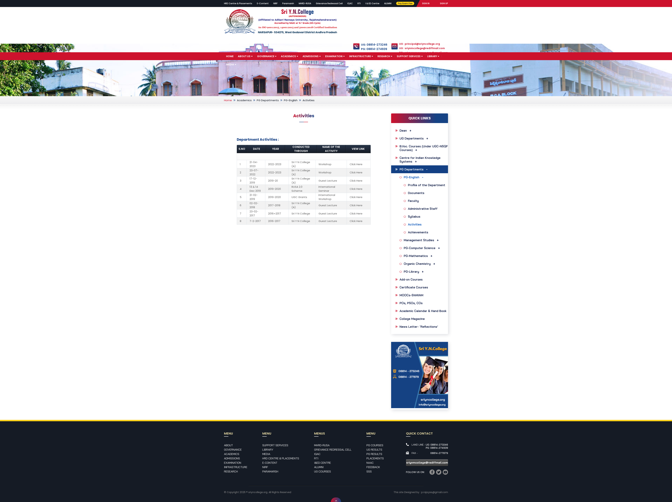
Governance (265, 56)
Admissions (310, 56)
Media (230, 64)
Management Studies (419, 240)
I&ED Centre (322, 462)
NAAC (370, 462)
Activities (415, 224)
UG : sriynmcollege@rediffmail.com (422, 48)
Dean (403, 130)
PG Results (374, 454)
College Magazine (412, 319)
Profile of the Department (426, 185)
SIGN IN (425, 3)
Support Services (409, 56)
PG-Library (411, 271)
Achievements (418, 232)
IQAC (350, 3)
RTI (359, 3)
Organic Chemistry (417, 264)
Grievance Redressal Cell (329, 3)
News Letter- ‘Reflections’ (419, 326)
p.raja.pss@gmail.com (434, 492)
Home (229, 56)
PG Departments (268, 100)
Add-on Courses (411, 279)
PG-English (291, 100)
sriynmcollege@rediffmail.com (427, 462)
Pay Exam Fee (405, 3)
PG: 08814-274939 (374, 49)
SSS (369, 471)
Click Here (356, 164)
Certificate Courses (414, 287)
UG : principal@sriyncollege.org (419, 43)
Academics (288, 56)
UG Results (374, 449)
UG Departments (412, 138)
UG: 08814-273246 (374, 45)
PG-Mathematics (416, 256)
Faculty (413, 201)
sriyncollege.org (257, 492)
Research (383, 56)
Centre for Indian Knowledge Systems (420, 159)
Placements (375, 458)
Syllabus (414, 216)
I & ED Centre (372, 3)
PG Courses (374, 445)
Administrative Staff (423, 208)
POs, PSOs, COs (411, 303)
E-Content (263, 3)
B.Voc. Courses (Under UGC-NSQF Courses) (424, 148)
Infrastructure (360, 56)
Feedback (373, 467)
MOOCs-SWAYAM (411, 295)
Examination (333, 56)
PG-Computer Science (419, 248)
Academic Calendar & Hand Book (423, 311)
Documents (416, 193)
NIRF (275, 3)
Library (432, 56)
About (228, 445)
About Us (244, 56)
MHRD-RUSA (305, 3)
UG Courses (322, 471)
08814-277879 (439, 453)
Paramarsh (288, 3)
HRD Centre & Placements (238, 3)
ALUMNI (387, 3)
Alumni (319, 467)
